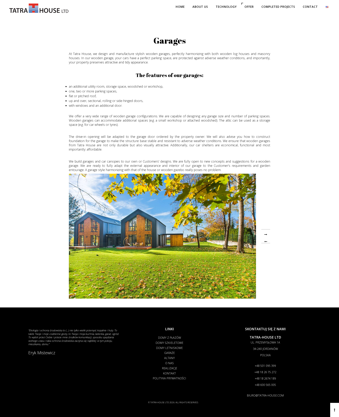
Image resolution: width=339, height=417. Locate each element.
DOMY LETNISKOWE (169, 348)
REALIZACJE (169, 368)
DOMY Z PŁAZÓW (169, 338)
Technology (226, 7)
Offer (249, 7)
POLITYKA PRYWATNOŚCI (169, 378)
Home (180, 7)
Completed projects (278, 7)
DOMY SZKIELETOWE (169, 343)
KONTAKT (169, 373)
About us (200, 7)
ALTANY (169, 358)
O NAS (169, 363)
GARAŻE (169, 353)
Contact (310, 7)
